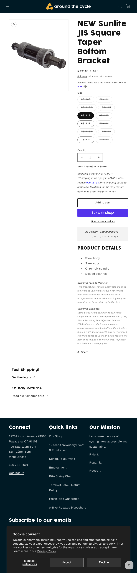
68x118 (85, 115)
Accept (66, 562)
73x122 (85, 139)
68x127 (85, 123)
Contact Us (16, 472)
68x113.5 (89, 108)
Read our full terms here (28, 395)
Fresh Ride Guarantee (64, 498)
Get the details (22, 377)
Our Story (55, 436)
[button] (7, 6)
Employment (58, 467)
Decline (104, 562)
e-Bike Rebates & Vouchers (67, 507)
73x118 (108, 132)
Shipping (82, 76)
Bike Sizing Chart (61, 476)
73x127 (106, 140)
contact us (92, 182)
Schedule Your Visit (62, 458)
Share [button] (84, 352)
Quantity (82, 150)
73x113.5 (89, 132)
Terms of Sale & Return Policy (64, 488)
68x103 (87, 100)
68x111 (106, 100)
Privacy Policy (46, 551)
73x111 (106, 124)
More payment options (103, 221)
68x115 (108, 108)
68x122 (105, 116)
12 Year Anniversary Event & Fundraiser (66, 448)
